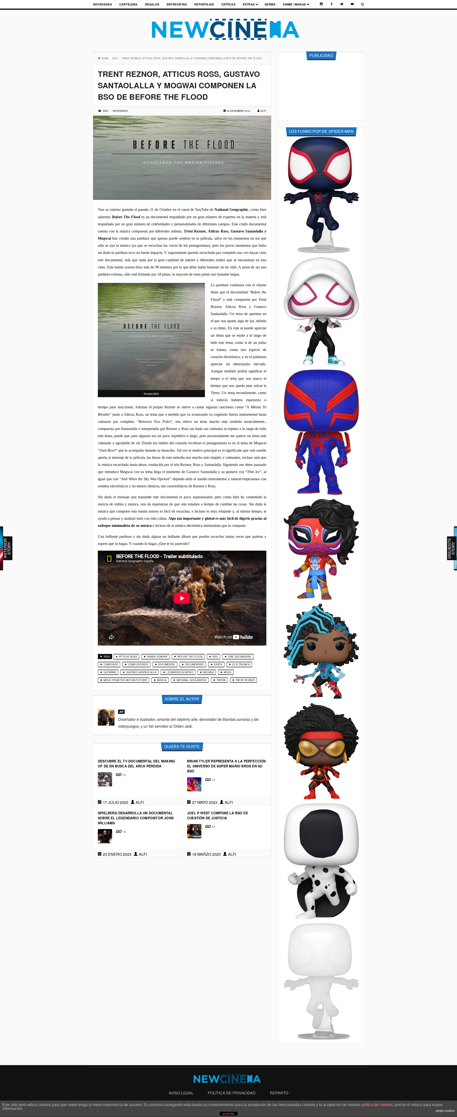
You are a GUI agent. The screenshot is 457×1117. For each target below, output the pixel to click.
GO (121, 774)
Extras (249, 4)
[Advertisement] (321, 90)
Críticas (228, 4)
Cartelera (128, 4)
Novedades (102, 4)
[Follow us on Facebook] (332, 4)
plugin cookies (445, 1110)
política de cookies (377, 1105)
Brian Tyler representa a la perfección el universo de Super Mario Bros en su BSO (226, 766)
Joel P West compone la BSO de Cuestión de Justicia (217, 815)
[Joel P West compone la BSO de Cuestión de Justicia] (194, 830)
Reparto (279, 1093)
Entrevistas (177, 4)
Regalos (152, 4)
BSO (115, 58)
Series (270, 4)
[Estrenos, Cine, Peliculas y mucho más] (228, 29)
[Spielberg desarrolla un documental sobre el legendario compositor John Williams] (105, 835)
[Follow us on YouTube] (352, 4)
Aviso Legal (181, 1093)
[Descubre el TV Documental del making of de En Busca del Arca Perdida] (105, 778)
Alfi (263, 111)
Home (105, 58)
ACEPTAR (228, 1113)
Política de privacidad (232, 1093)
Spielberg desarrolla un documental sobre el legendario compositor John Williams (136, 818)
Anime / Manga (294, 4)
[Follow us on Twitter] (342, 4)
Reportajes (204, 4)
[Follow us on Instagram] (321, 4)
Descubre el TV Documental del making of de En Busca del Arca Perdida (136, 763)
